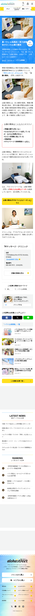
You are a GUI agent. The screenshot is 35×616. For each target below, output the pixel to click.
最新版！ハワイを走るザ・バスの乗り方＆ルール (18, 482)
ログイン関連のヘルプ (23, 590)
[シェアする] (7, 317)
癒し (8, 289)
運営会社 (4, 586)
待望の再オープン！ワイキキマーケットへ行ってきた (17, 429)
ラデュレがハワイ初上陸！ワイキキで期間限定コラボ (17, 448)
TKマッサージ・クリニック (13, 73)
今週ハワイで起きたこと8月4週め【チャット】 (16, 424)
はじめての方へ (22, 586)
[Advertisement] (11, 541)
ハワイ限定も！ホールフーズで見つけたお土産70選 (18, 475)
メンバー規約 (21, 600)
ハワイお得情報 (20, 60)
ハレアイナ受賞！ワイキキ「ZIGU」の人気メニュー (17, 435)
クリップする (18, 305)
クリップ (30, 44)
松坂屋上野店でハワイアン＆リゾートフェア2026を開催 (18, 489)
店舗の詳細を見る (17, 273)
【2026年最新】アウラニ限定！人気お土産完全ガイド (19, 497)
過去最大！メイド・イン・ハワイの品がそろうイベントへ (17, 442)
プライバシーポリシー (23, 594)
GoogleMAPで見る (12, 259)
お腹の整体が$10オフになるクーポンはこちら (17, 201)
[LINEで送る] (28, 317)
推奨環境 (4, 600)
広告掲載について (6, 590)
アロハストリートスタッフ (8, 595)
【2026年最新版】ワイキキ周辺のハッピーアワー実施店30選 (19, 467)
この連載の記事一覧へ (17, 381)
